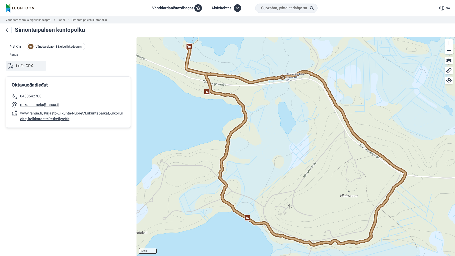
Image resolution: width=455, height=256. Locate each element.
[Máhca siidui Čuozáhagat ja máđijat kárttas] (7, 30)
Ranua (13, 55)
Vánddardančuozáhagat (172, 8)
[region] (295, 146)
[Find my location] (449, 80)
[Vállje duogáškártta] (449, 60)
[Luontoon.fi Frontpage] (20, 8)
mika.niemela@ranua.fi (39, 105)
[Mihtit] (449, 70)
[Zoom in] (449, 43)
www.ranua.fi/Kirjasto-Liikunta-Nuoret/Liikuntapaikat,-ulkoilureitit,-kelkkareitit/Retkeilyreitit (71, 116)
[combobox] (286, 8)
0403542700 (30, 96)
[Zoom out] (449, 50)
